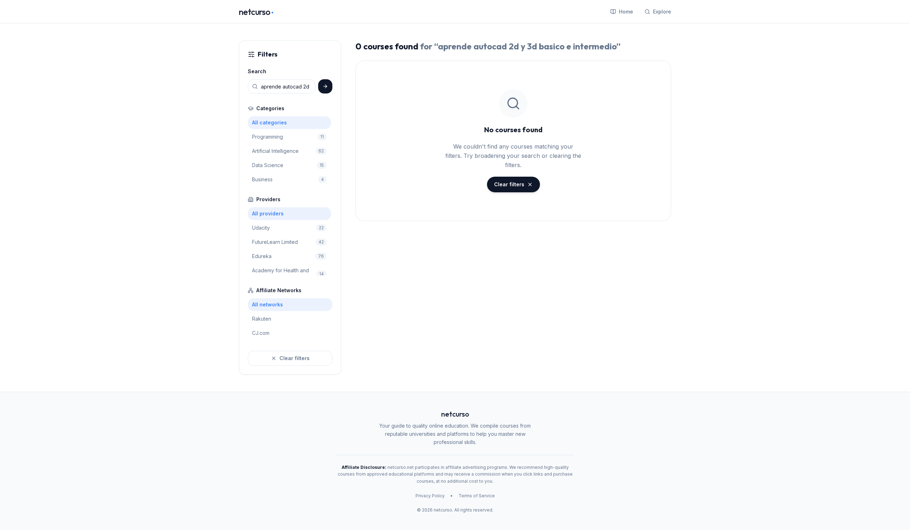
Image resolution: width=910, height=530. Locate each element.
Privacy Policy (430, 495)
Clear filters (294, 358)
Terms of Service (477, 495)
